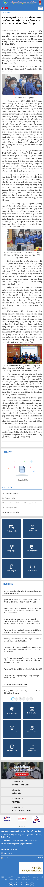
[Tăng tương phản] (39, 31)
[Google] (21, 884)
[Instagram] (32, 884)
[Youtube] (27, 884)
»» (31, 699)
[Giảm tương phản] (41, 31)
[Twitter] (16, 884)
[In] (37, 31)
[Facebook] (11, 884)
